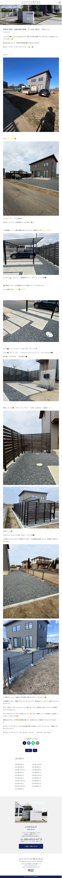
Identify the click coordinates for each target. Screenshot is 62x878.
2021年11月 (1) (20, 786)
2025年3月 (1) (36, 767)
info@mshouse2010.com (33, 867)
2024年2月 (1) (19, 775)
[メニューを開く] (60, 2)
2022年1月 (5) (36, 783)
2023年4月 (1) (36, 778)
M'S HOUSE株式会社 (31, 2)
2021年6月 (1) (19, 789)
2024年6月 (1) (36, 772)
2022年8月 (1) (36, 780)
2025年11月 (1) (37, 764)
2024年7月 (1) (19, 772)
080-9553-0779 (33, 839)
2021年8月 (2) (36, 786)
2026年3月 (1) (19, 764)
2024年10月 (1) (37, 770)
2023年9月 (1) (19, 778)
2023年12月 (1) (37, 775)
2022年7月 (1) (19, 783)
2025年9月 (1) (19, 767)
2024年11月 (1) (20, 770)
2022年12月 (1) (20, 780)
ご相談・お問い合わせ (31, 846)
